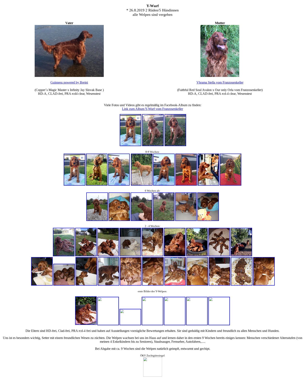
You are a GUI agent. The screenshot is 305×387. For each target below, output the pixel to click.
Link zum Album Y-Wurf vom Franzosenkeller (152, 109)
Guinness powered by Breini (69, 82)
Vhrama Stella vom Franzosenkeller (219, 82)
